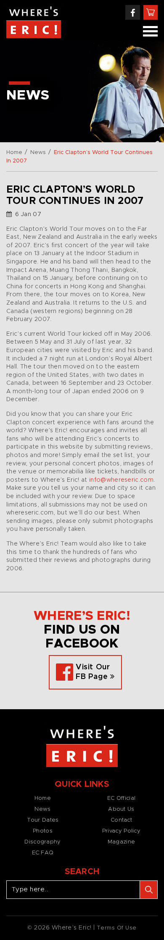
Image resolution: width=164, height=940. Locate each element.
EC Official (121, 798)
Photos (43, 831)
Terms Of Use (117, 928)
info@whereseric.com (121, 480)
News (38, 152)
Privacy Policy (121, 831)
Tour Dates (43, 820)
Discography (42, 842)
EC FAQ (43, 853)
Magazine (121, 842)
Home (14, 152)
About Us (121, 809)
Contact (121, 820)
